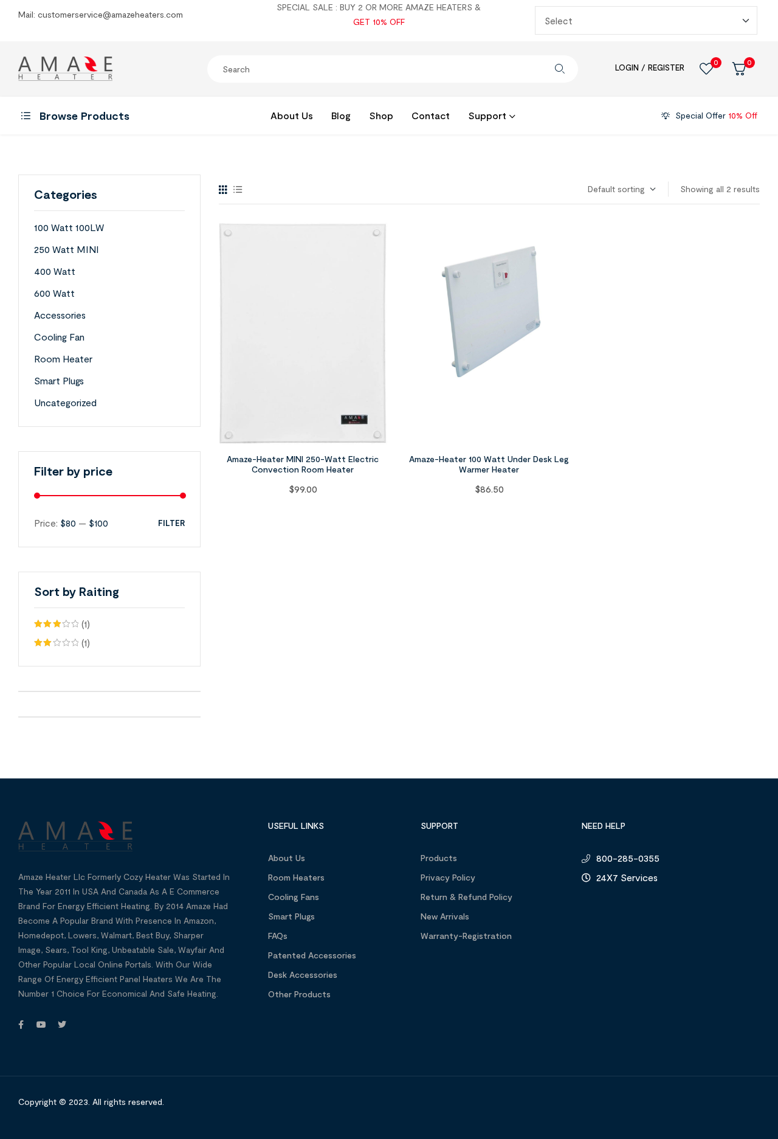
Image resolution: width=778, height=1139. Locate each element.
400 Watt (54, 271)
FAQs (277, 935)
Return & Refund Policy (466, 896)
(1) (62, 625)
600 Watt (54, 293)
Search (560, 69)
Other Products (299, 994)
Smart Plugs (59, 380)
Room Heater (63, 358)
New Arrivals (445, 916)
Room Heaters (296, 877)
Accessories (60, 314)
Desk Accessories (302, 974)
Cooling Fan (59, 336)
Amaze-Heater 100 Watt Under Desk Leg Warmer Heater (489, 464)
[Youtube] (41, 1024)
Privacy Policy (448, 877)
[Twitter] (62, 1024)
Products (439, 858)
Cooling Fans (293, 896)
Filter (171, 523)
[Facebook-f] (20, 1024)
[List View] (238, 189)
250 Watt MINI (66, 249)
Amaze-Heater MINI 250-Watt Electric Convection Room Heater (303, 464)
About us (286, 858)
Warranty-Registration (466, 935)
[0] (706, 68)
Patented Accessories (312, 955)
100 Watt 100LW (69, 227)
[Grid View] (223, 189)
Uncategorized (65, 402)
